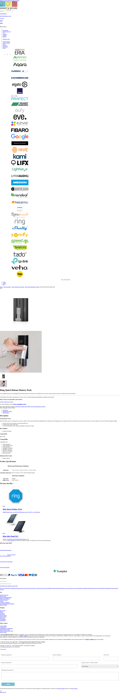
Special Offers (3, 616)
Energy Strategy (3, 605)
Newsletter (2, 614)
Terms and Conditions (5, 598)
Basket (1, 611)
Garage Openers (6, 43)
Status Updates (3, 632)
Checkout (2, 613)
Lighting (5, 35)
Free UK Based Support (5, 556)
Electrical (5, 45)
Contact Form (3, 627)
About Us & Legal (4, 595)
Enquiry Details (61, 688)
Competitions (3, 619)
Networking (5, 46)
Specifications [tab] (6, 412)
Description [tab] (5, 410)
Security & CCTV (7, 31)
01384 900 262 (3, 581)
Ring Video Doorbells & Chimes (32, 287)
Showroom (2, 618)
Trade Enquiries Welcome (5, 550)
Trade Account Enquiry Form (6, 631)
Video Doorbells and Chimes (18, 287)
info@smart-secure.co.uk (5, 583)
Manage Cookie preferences (6, 0)
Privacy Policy (3, 596)
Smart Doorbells (6, 41)
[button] (3, 26)
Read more (37, 512)
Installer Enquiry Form (5, 629)
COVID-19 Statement (5, 602)
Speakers (5, 34)
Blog (4, 284)
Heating (4, 36)
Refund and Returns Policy (6, 597)
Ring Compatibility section (20, 404)
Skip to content (16, 0)
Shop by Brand (3, 615)
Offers (4, 282)
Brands (4, 48)
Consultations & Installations (6, 628)
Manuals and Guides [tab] (7, 411)
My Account (2, 610)
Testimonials (2, 620)
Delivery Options (4, 600)
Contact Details (3, 626)
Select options (11, 540)
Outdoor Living (6, 39)
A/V (4, 33)
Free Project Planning (4, 567)
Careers (1, 601)
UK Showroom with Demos (6, 561)
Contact (4, 283)
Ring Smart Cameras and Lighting (22, 406)
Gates (4, 44)
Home (1, 287)
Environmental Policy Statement (7, 603)
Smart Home (5, 30)
